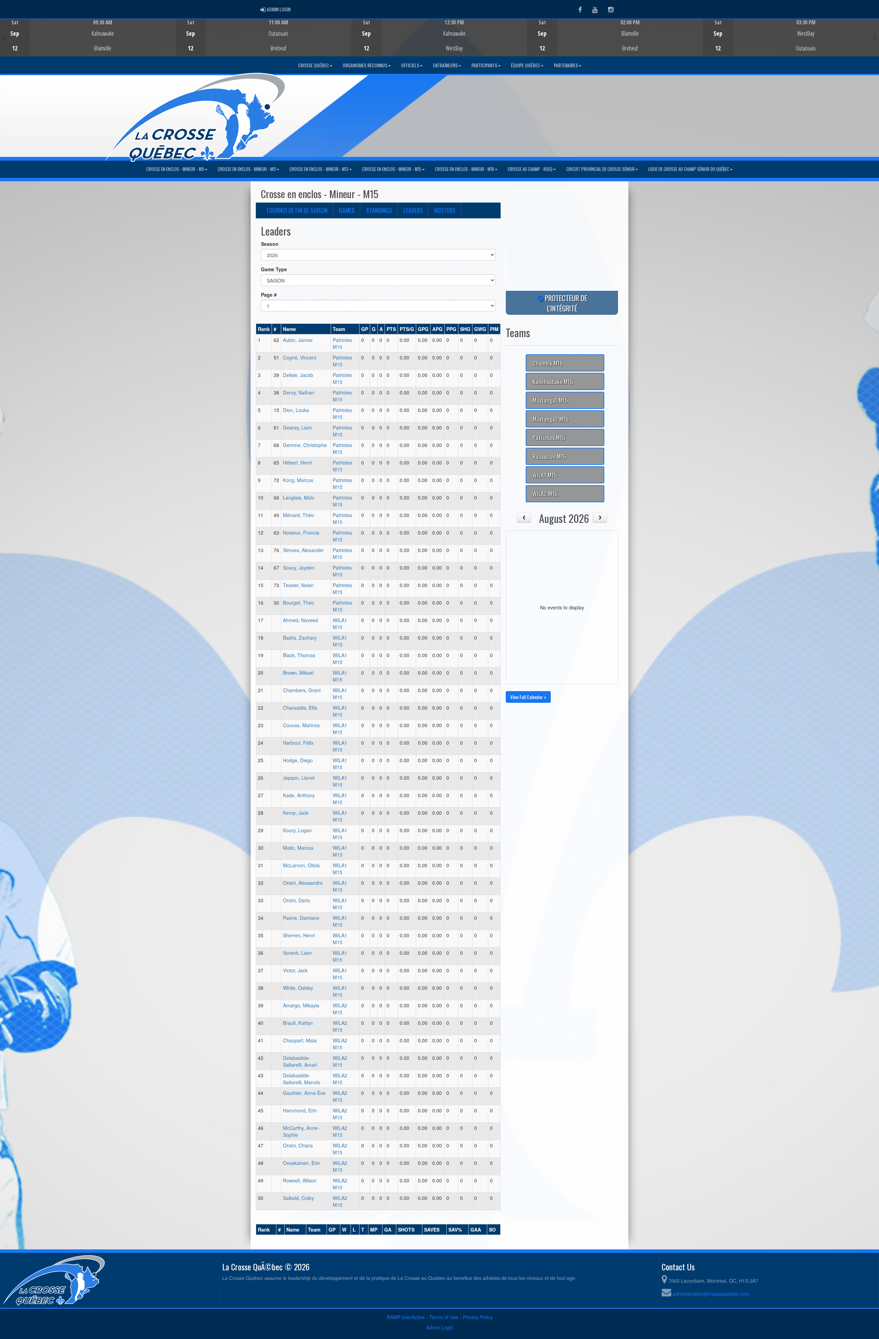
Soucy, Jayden (299, 567)
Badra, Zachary (300, 637)
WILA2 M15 (340, 1009)
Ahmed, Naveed (300, 620)
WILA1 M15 (340, 623)
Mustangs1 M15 (550, 400)
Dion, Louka (296, 410)
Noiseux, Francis (301, 532)
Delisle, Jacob (298, 374)
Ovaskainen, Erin (301, 1162)
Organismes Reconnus (365, 65)
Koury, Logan (297, 830)
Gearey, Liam (297, 427)
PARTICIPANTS (484, 65)
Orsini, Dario (296, 900)
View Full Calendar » (528, 696)
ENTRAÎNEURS (445, 65)
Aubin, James (297, 339)
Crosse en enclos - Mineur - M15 (391, 169)
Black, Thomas (299, 655)
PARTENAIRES (566, 65)
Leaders (413, 210)
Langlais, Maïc (299, 497)
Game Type (274, 269)
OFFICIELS (410, 65)
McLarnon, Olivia (301, 865)
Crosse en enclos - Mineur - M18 (464, 169)
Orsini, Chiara (298, 1145)
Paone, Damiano (301, 917)
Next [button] (875, 37)
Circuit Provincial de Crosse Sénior (600, 169)
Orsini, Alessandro (303, 882)
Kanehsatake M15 (553, 381)
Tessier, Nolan (298, 585)
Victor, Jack (295, 970)
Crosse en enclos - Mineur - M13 (319, 169)
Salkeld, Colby (298, 1197)
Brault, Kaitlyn (298, 1022)
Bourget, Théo (298, 602)
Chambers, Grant (302, 690)
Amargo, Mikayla (301, 1005)
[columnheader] (264, 328)
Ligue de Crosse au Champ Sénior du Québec (688, 169)
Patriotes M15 (549, 437)
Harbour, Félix (298, 742)
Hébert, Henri (297, 462)
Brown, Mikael (298, 672)
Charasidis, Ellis (300, 707)
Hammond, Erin (300, 1110)
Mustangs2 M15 (551, 418)
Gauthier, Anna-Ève (304, 1092)
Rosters (445, 210)
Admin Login (439, 1327)
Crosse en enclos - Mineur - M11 (247, 169)
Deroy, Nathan (298, 392)
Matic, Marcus (298, 847)
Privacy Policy (478, 1317)
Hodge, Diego (298, 760)
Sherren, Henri (299, 935)
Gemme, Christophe (305, 445)
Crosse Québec (313, 65)
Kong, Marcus (298, 480)
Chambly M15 (548, 362)
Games (347, 210)
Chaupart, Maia (300, 1040)
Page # (269, 294)
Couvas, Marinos (301, 725)
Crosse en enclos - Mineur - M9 (175, 169)
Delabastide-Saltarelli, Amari (300, 1061)
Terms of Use (443, 1317)
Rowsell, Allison (300, 1180)
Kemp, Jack (295, 812)
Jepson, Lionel (299, 777)
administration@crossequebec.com (711, 1293)
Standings (379, 210)
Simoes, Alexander (303, 550)
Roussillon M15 (549, 456)
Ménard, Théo (298, 515)
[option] (88, 37)
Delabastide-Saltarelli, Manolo (301, 1079)
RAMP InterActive (406, 1317)
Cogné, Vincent (299, 357)
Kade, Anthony (299, 795)
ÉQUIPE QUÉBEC (525, 65)
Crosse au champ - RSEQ (530, 169)
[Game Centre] (88, 42)
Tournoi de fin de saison (297, 210)
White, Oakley (298, 987)
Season (269, 243)
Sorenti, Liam (297, 952)
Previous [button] (4, 38)
